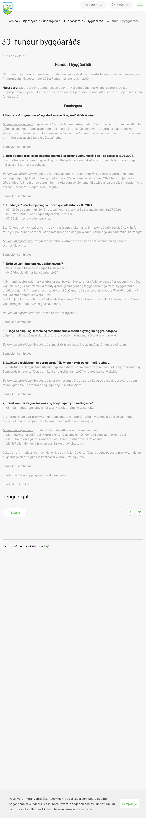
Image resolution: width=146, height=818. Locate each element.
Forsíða (12, 21)
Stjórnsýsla (29, 21)
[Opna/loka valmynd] (140, 5)
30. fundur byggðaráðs (123, 21)
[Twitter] (139, 512)
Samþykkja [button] (129, 804)
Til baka (14, 512)
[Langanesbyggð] (7, 9)
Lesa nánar (84, 809)
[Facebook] (130, 512)
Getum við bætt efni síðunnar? (24, 546)
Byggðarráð (95, 21)
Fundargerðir (50, 21)
